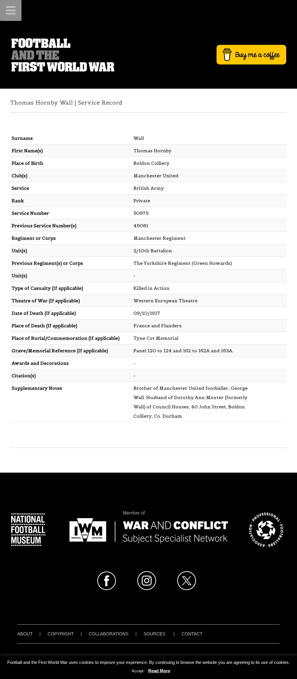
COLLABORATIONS (108, 633)
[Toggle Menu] (10, 10)
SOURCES (154, 633)
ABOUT (24, 633)
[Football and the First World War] (148, 54)
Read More (159, 670)
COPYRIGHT (61, 633)
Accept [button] (138, 671)
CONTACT (192, 633)
